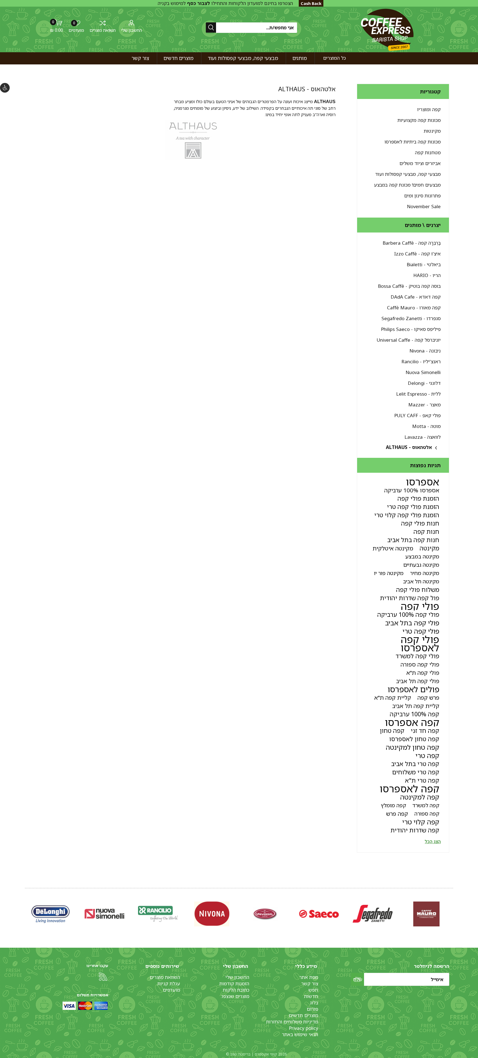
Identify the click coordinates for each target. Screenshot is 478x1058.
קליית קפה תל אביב (415, 706)
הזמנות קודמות (234, 983)
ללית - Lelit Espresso (418, 394)
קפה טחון (392, 731)
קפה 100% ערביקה (414, 714)
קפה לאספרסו (409, 789)
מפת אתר (308, 977)
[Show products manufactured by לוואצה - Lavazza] (104, 914)
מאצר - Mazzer (424, 404)
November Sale (424, 206)
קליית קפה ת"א (392, 697)
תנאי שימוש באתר (300, 1034)
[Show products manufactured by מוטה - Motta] (158, 914)
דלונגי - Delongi (424, 383)
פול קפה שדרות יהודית (409, 598)
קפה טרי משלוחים (415, 772)
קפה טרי (427, 755)
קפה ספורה (426, 813)
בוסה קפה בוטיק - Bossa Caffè (409, 286)
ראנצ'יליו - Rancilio (421, 361)
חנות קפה (426, 531)
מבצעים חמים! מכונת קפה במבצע (407, 185)
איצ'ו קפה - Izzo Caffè (417, 253)
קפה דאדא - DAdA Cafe (416, 297)
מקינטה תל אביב (421, 581)
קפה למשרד (425, 805)
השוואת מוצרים (103, 30)
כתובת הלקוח (236, 990)
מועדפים (171, 990)
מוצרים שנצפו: (235, 996)
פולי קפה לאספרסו (420, 643)
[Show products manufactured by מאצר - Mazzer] (265, 914)
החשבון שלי (131, 30)
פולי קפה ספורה (420, 664)
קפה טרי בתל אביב (415, 764)
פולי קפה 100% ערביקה (408, 614)
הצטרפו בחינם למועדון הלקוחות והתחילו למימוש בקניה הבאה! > (225, 6)
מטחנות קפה (428, 152)
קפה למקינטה (419, 797)
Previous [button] (452, 908)
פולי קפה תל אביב (417, 681)
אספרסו (422, 482)
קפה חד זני (425, 731)
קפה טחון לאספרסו (414, 739)
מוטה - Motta (426, 426)
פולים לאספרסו (413, 689)
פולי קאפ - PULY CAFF (417, 415)
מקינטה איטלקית (393, 548)
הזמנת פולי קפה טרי (413, 507)
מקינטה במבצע (422, 556)
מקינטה (429, 548)
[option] (426, 913)
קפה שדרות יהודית (415, 830)
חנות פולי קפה (420, 523)
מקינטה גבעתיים (421, 564)
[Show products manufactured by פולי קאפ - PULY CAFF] (212, 914)
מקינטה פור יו (389, 573)
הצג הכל (433, 841)
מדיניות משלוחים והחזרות (292, 1021)
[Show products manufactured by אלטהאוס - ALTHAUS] (51, 914)
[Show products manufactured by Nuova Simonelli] (426, 914)
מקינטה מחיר (424, 573)
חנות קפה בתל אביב (413, 540)
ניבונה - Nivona (425, 351)
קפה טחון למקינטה (412, 747)
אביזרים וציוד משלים (420, 163)
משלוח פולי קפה (417, 590)
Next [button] (26, 908)
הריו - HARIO (427, 275)
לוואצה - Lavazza (422, 437)
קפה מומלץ (393, 805)
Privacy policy (303, 1028)
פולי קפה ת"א (422, 672)
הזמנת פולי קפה (418, 498)
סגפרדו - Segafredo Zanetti (411, 318)
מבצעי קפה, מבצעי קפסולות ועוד (408, 174)
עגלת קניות (168, 983)
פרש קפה (428, 697)
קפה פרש (397, 813)
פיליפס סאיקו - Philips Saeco (411, 329)
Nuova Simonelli (423, 372)
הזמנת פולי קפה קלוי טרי (406, 515)
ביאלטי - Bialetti (424, 264)
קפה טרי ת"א (422, 780)
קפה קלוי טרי (420, 822)
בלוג (314, 1002)
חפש (313, 990)
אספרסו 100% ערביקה (411, 490)
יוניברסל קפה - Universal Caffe (409, 340)
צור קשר (309, 983)
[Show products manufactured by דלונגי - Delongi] (373, 914)
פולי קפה (420, 606)
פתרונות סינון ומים (422, 195)
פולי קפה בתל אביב (412, 623)
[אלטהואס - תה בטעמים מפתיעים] (192, 158)
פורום (312, 1009)
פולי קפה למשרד (417, 656)
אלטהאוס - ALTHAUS (409, 447)
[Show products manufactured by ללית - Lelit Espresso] (319, 914)
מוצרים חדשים (303, 1015)
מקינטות (432, 131)
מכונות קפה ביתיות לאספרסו (413, 142)
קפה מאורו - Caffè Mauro (414, 307)
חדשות (311, 996)
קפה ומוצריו (429, 109)
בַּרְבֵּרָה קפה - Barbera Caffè (412, 243)
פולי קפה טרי (420, 631)
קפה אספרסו (412, 722)
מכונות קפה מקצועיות (419, 120)
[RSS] (102, 976)
